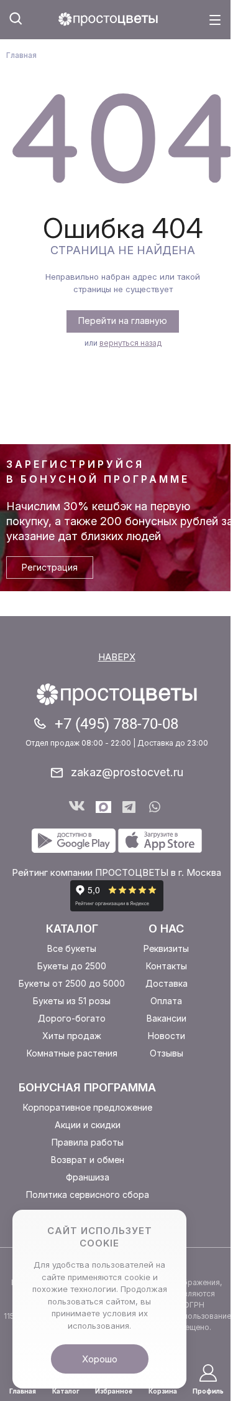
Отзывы (166, 1053)
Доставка (166, 983)
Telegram (130, 807)
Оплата (166, 1000)
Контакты (166, 966)
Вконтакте (77, 807)
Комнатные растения (72, 1053)
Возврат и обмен (87, 1159)
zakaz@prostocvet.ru (127, 772)
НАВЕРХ (116, 657)
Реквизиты (166, 948)
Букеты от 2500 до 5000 (72, 983)
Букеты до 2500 (71, 966)
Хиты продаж (71, 1035)
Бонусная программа (87, 1087)
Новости (166, 1035)
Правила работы (88, 1142)
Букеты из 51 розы (72, 1000)
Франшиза (87, 1177)
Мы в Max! (103, 807)
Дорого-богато (72, 1018)
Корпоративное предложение (87, 1107)
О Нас (166, 928)
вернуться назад (130, 343)
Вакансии (166, 1018)
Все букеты (71, 948)
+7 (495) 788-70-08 (116, 724)
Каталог (72, 928)
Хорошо (99, 1359)
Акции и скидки (88, 1124)
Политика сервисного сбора (87, 1194)
